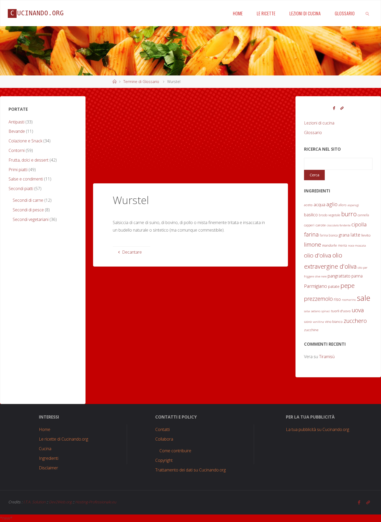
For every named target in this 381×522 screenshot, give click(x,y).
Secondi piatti (21, 188)
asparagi (353, 205)
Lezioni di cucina (319, 123)
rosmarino (349, 300)
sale (363, 298)
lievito (366, 235)
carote (320, 225)
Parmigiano (315, 286)
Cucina (45, 448)
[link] (367, 13)
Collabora (164, 439)
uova (358, 310)
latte (355, 234)
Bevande (17, 131)
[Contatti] (342, 108)
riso (337, 299)
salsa (307, 311)
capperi (309, 225)
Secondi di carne (28, 200)
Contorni (17, 150)
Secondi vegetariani (30, 219)
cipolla (359, 224)
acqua (319, 204)
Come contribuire (175, 451)
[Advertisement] (190, 132)
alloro (342, 205)
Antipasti (16, 122)
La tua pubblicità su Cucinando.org (317, 429)
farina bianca (329, 235)
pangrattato (339, 276)
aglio (331, 204)
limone (312, 244)
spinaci (325, 311)
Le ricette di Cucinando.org (63, 439)
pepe (348, 285)
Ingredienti (48, 458)
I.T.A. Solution (34, 501)
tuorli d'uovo (341, 311)
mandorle (329, 245)
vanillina (318, 322)
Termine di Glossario (141, 81)
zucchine (311, 330)
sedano (315, 311)
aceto (308, 205)
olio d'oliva (317, 255)
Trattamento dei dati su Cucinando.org (190, 470)
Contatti (162, 429)
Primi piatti (18, 169)
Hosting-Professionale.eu (95, 501)
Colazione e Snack (25, 141)
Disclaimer (48, 468)
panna (357, 276)
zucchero (355, 321)
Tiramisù (327, 356)
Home (44, 429)
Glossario (313, 132)
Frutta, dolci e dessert (28, 160)
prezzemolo (318, 298)
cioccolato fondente (338, 225)
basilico (311, 215)
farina (311, 234)
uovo (308, 321)
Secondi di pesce (28, 210)
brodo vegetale (329, 215)
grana (344, 235)
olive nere (321, 276)
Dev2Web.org (60, 501)
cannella (363, 215)
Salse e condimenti (26, 179)
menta (342, 245)
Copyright (164, 460)
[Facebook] (334, 108)
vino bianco (334, 321)
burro (349, 214)
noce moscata (357, 245)
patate (334, 286)
